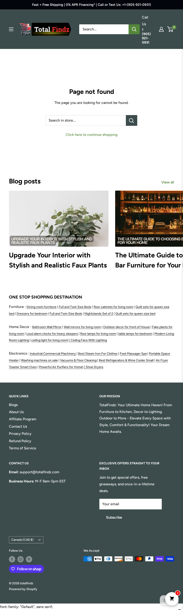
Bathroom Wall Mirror (47, 327)
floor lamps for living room (98, 334)
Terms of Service (22, 448)
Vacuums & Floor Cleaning (78, 360)
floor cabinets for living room (113, 307)
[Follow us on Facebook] (12, 559)
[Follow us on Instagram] (20, 559)
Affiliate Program (22, 419)
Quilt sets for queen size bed (135, 314)
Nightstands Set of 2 (98, 314)
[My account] (161, 29)
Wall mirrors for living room (82, 327)
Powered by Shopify (23, 589)
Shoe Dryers (94, 367)
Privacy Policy (20, 433)
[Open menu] (11, 29)
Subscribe (114, 517)
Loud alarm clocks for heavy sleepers (52, 334)
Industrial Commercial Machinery (53, 353)
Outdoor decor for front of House (126, 327)
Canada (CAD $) (22, 539)
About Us (16, 412)
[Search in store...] (131, 120)
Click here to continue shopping (91, 135)
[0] (170, 29)
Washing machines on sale (39, 360)
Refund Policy (20, 441)
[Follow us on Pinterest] (29, 559)
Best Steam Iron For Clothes (98, 353)
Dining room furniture (41, 307)
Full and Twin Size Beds (75, 307)
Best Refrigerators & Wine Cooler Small (126, 360)
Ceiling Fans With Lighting (89, 340)
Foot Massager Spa (133, 353)
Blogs (13, 405)
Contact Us (18, 426)
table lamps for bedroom (135, 334)
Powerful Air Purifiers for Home (61, 367)
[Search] (134, 29)
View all (168, 182)
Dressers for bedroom (32, 314)
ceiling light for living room (49, 340)
